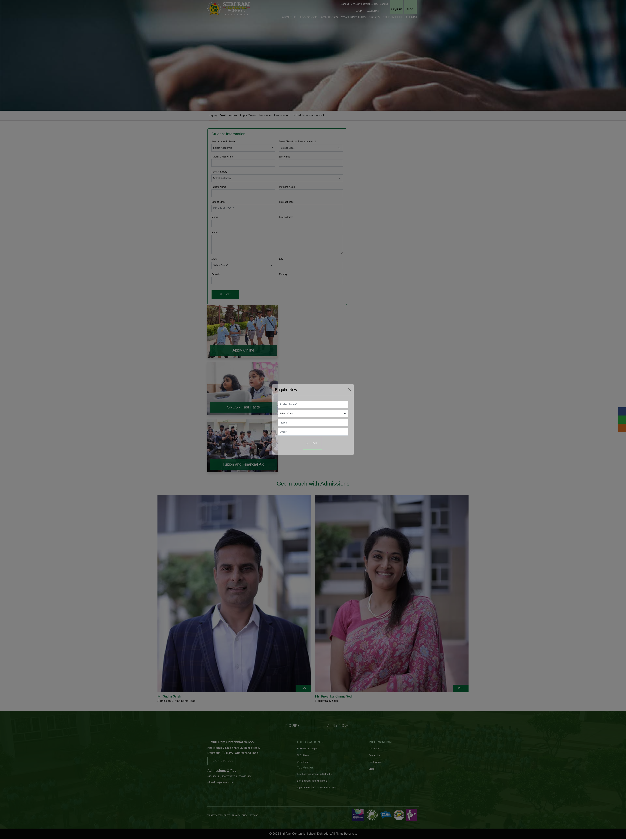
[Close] (349, 389)
